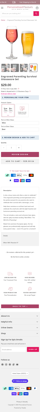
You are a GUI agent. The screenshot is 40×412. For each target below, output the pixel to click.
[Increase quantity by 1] (19, 147)
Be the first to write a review (20, 257)
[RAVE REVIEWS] (29, 278)
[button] (20, 102)
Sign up (33, 349)
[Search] (36, 13)
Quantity (3, 142)
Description (7, 190)
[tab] (5, 68)
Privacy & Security (22, 402)
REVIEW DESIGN (20, 154)
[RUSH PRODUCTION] (10, 291)
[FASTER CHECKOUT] (29, 291)
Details (5, 236)
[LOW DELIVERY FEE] (10, 278)
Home (3, 20)
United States (19, 373)
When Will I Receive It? (10, 242)
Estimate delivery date (8, 94)
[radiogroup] (20, 111)
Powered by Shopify (20, 408)
